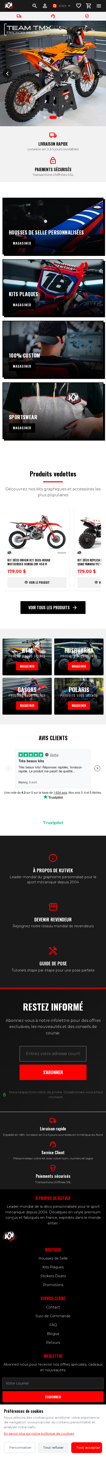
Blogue (53, 1334)
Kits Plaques (53, 1267)
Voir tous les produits (53, 607)
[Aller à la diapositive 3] (61, 117)
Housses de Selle (53, 1258)
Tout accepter (88, 1447)
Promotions (53, 1285)
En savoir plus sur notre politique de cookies (39, 1433)
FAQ (53, 1325)
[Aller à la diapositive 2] (53, 117)
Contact (53, 1307)
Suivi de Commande (53, 1316)
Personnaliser (20, 1447)
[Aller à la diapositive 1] (44, 117)
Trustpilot (53, 822)
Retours (53, 1342)
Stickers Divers (53, 1276)
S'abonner (53, 1072)
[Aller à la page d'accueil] (8, 6)
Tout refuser (53, 1447)
